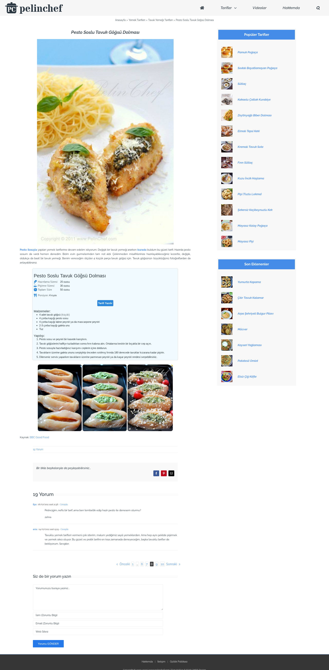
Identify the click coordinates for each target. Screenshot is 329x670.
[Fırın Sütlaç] (227, 159)
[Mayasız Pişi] (227, 237)
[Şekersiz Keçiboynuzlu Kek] (227, 206)
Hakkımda (147, 661)
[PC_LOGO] (34, 3)
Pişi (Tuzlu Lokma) (250, 194)
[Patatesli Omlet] (227, 357)
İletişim (161, 661)
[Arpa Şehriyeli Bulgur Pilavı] (227, 309)
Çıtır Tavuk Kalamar (251, 297)
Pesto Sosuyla (28, 249)
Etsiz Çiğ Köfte (247, 376)
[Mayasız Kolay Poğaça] (227, 222)
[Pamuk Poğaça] (227, 48)
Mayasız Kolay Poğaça (252, 225)
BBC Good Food (39, 437)
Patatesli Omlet (248, 360)
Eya (34, 504)
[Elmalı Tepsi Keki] (227, 127)
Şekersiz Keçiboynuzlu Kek (255, 210)
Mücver (242, 329)
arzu (35, 529)
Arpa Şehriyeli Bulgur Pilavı (255, 313)
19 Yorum (38, 449)
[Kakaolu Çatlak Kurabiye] (227, 95)
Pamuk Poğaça (248, 52)
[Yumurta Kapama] (227, 278)
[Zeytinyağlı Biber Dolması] (227, 111)
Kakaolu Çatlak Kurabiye (254, 99)
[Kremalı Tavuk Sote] (227, 143)
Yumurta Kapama (249, 282)
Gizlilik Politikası (178, 661)
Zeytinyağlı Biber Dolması (255, 115)
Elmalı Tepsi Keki (249, 131)
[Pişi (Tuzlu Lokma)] (227, 190)
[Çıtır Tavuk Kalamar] (227, 294)
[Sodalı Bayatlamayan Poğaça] (227, 64)
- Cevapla (63, 504)
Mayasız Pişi (246, 241)
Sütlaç (242, 83)
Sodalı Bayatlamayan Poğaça (257, 68)
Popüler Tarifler (256, 35)
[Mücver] (227, 325)
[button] (318, 8)
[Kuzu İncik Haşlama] (227, 174)
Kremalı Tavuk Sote (250, 147)
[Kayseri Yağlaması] (227, 341)
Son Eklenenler (256, 264)
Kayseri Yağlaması (250, 345)
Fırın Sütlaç (245, 162)
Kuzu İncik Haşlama (251, 178)
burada (142, 249)
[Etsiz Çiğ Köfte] (227, 372)
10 (162, 564)
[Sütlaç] (227, 80)
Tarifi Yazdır (105, 303)
